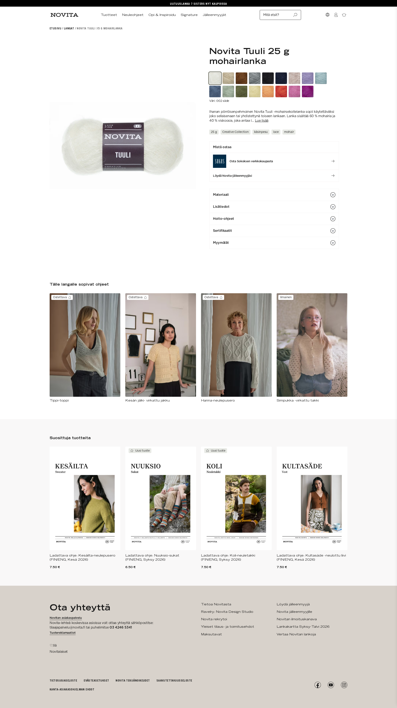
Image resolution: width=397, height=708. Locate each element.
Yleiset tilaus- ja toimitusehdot (227, 627)
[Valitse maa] (327, 15)
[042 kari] (255, 78)
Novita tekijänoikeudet (133, 680)
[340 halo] (241, 91)
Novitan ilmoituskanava (297, 619)
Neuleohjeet (132, 15)
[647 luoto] (241, 78)
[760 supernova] (307, 91)
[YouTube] (331, 685)
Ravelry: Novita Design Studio (227, 612)
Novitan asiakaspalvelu (66, 617)
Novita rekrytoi (214, 619)
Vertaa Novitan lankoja (296, 634)
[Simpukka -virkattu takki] (312, 348)
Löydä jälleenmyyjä (293, 604)
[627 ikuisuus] (228, 78)
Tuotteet (109, 15)
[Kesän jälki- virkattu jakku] (160, 348)
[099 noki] (268, 78)
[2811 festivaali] (268, 91)
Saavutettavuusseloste (174, 680)
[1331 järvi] (321, 78)
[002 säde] (215, 78)
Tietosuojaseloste (63, 680)
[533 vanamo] (294, 91)
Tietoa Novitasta (216, 604)
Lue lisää (261, 121)
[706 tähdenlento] (307, 78)
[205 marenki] (255, 91)
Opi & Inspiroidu (162, 15)
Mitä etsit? (271, 15)
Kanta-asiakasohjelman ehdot (72, 689)
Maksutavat (211, 634)
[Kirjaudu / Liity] (335, 15)
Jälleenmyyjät (214, 15)
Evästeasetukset (96, 680)
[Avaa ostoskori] (344, 15)
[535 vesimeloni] (281, 91)
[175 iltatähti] (281, 78)
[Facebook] (317, 685)
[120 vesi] (215, 91)
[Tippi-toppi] (85, 348)
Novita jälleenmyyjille (294, 612)
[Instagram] (344, 685)
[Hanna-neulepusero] (236, 348)
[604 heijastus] (294, 78)
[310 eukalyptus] (228, 91)
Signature (189, 15)
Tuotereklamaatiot (63, 632)
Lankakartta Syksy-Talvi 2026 (303, 627)
